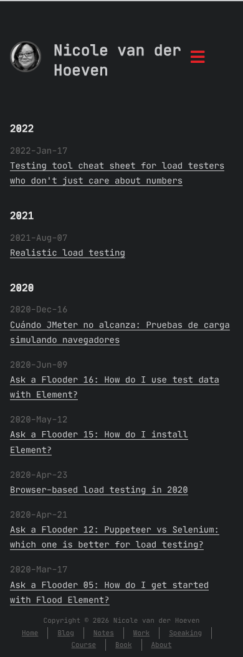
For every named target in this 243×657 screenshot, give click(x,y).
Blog (65, 632)
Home (30, 632)
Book (123, 644)
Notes (103, 632)
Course (83, 644)
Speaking (185, 632)
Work (141, 632)
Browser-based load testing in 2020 (99, 489)
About (161, 644)
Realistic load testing (67, 252)
